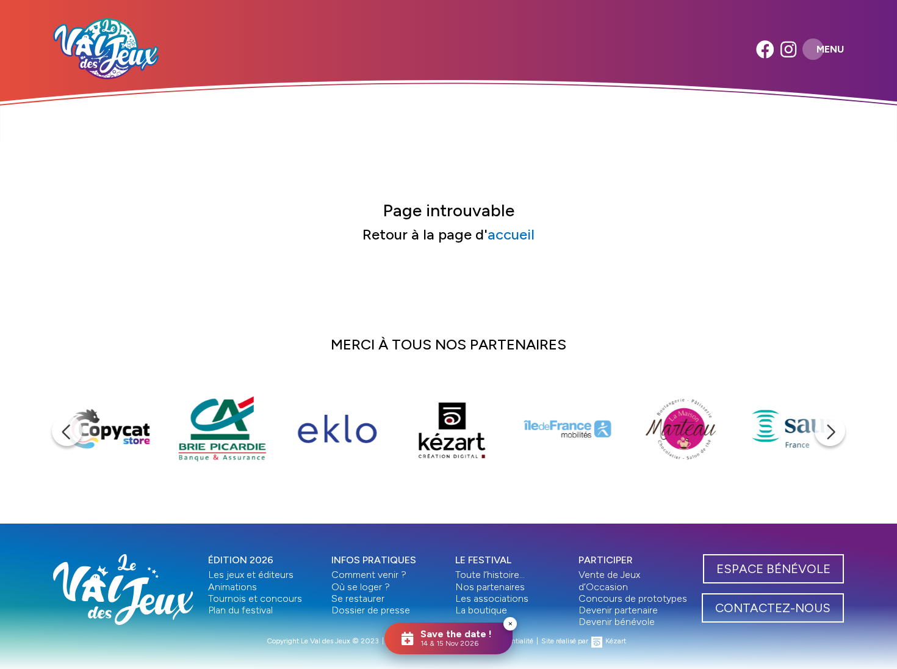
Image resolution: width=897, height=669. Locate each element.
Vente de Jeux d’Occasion (609, 580)
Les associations (491, 598)
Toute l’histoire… (490, 574)
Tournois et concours (255, 598)
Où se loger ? (360, 587)
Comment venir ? (368, 574)
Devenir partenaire (618, 610)
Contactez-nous (772, 608)
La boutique (481, 610)
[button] (67, 430)
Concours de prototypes (632, 598)
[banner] (106, 48)
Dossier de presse (370, 610)
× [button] (510, 623)
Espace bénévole (773, 568)
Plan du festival (240, 610)
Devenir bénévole (616, 621)
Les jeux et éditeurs (251, 574)
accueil (511, 234)
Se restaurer (357, 598)
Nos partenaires (490, 587)
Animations (232, 587)
